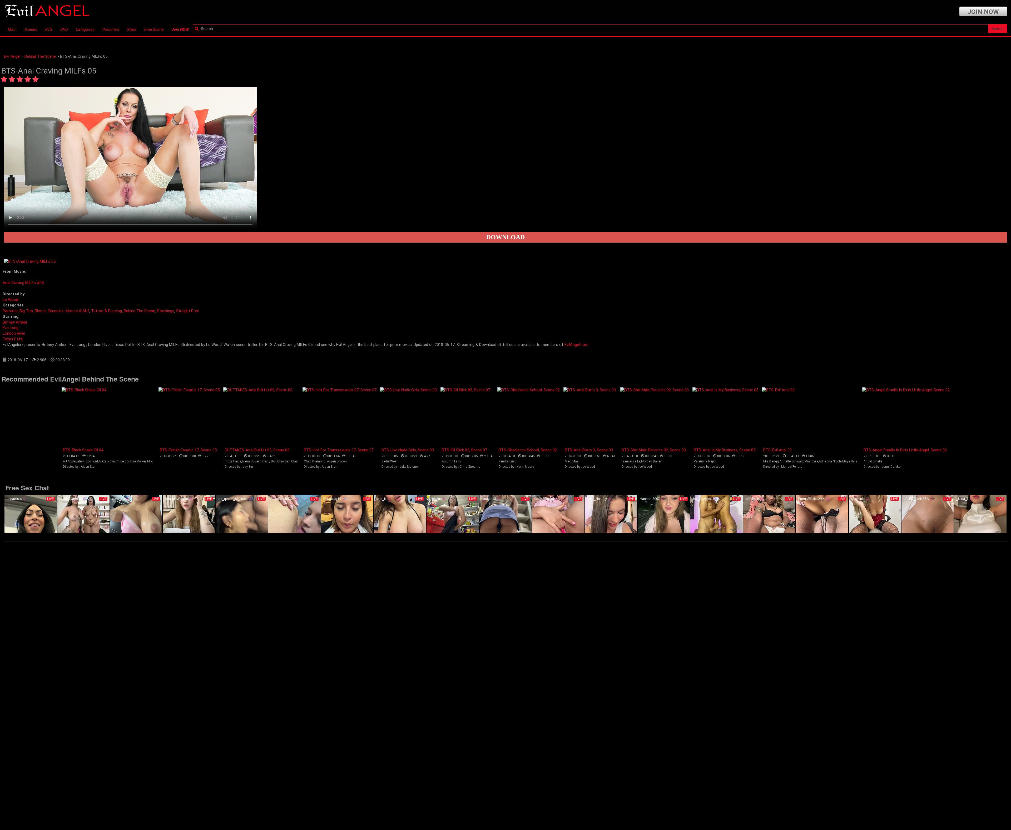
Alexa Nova (107, 461)
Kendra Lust (507, 461)
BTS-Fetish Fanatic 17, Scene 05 (188, 450)
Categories (85, 29)
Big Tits (26, 311)
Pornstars (110, 29)
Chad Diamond (314, 461)
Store (131, 29)
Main (12, 29)
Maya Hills (849, 461)
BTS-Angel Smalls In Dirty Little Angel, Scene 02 (905, 450)
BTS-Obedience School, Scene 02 (528, 450)
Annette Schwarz (792, 461)
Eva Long (10, 327)
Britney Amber (15, 322)
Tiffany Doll (268, 461)
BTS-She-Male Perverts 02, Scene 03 (654, 450)
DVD (64, 29)
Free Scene (154, 29)
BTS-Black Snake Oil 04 (83, 450)
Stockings (165, 311)
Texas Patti (13, 339)
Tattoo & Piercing (106, 311)
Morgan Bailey (651, 461)
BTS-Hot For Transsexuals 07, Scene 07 (339, 450)
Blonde (41, 311)
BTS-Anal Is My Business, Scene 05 (724, 450)
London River (14, 333)
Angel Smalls (873, 461)
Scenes (30, 29)
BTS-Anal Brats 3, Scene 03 (589, 450)
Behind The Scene (40, 56)
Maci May (571, 461)
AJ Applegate (72, 461)
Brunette (56, 311)
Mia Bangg (771, 461)
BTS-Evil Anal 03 (777, 450)
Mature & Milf (77, 311)
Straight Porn (187, 311)
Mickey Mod (145, 461)
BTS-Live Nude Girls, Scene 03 (407, 450)
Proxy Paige (233, 461)
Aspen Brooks (337, 461)
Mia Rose (811, 461)
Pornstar (10, 311)
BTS (48, 29)
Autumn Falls (451, 461)
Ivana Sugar (250, 461)
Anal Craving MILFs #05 (23, 282)
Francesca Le (631, 461)
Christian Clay (287, 461)
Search (998, 29)
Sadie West (389, 461)
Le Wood (10, 299)
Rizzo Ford (90, 461)
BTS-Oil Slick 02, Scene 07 (464, 450)
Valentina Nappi (705, 461)
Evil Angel (12, 56)
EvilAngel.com (576, 344)
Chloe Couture (126, 461)
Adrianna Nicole (830, 461)
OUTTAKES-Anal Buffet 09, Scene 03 (257, 450)
